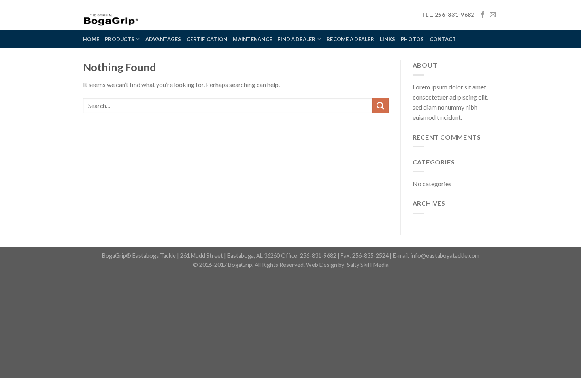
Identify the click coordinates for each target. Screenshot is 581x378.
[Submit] (380, 105)
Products (119, 39)
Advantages (163, 39)
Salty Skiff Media (368, 264)
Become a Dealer (350, 39)
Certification (207, 39)
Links (387, 39)
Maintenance (252, 39)
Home (91, 39)
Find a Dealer (296, 39)
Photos (412, 39)
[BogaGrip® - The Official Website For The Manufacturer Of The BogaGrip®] (132, 15)
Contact (443, 39)
